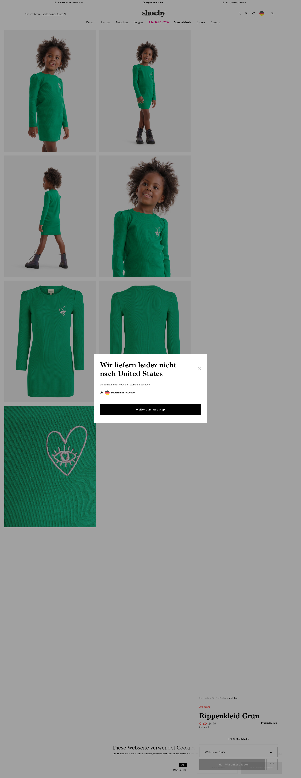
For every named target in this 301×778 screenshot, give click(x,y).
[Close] (199, 369)
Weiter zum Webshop (150, 409)
